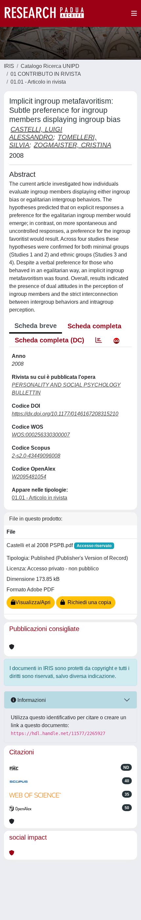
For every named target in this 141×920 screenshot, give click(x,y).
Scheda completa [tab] (94, 326)
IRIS (9, 66)
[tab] (99, 340)
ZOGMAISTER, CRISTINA (72, 145)
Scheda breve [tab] (35, 325)
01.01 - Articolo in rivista (38, 82)
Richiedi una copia (88, 602)
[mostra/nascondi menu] (134, 13)
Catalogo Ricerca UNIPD (50, 66)
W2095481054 (29, 477)
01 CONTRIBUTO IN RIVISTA (45, 74)
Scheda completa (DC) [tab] (49, 340)
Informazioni (31, 700)
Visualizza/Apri (32, 602)
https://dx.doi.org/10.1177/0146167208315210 (65, 414)
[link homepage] (47, 13)
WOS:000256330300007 (41, 435)
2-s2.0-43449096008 (36, 456)
